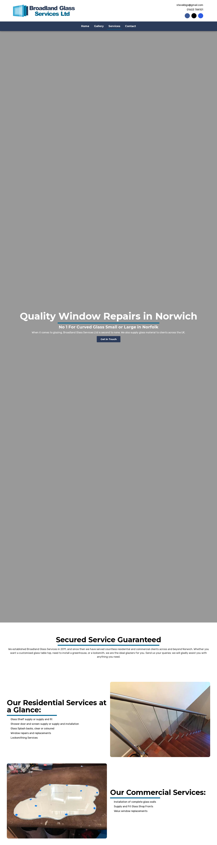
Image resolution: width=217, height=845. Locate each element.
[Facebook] (187, 15)
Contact (130, 26)
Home (85, 26)
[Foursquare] (200, 15)
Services (114, 26)
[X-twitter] (194, 15)
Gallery (99, 26)
